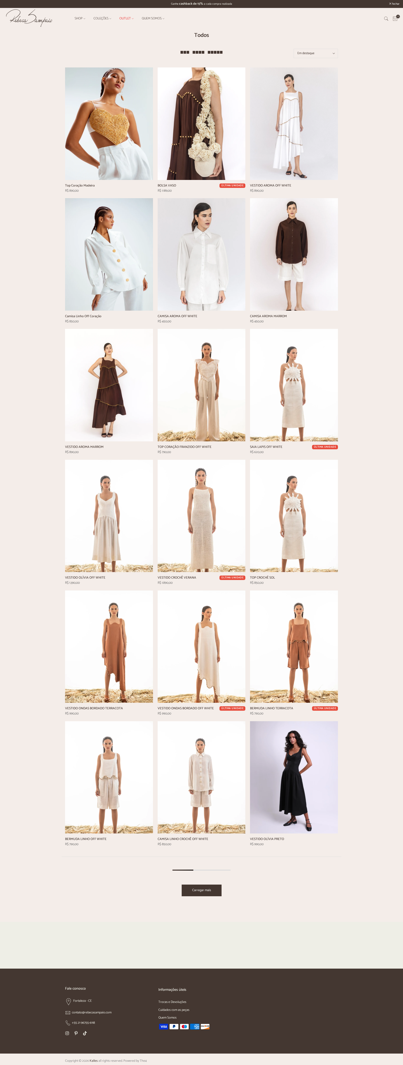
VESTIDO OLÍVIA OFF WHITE (85, 577)
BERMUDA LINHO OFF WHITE (86, 839)
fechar (10, 4)
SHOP (79, 18)
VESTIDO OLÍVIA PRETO (267, 839)
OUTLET (125, 18)
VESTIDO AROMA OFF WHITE (270, 185)
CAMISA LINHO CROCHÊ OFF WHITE (183, 839)
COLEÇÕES (101, 18)
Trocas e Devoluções (172, 1002)
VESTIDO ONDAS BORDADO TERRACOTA (94, 708)
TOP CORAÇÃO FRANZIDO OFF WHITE (185, 447)
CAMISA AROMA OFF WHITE (177, 316)
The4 (143, 1061)
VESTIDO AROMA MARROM (84, 447)
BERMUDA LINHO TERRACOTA (271, 708)
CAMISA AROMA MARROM (268, 316)
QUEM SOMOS (152, 18)
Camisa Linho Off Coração (83, 316)
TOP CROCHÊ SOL (262, 577)
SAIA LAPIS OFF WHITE (266, 447)
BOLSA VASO (167, 185)
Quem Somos (167, 1017)
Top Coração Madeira (80, 185)
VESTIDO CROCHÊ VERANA (177, 577)
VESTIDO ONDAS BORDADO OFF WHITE (186, 708)
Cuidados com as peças (173, 1010)
